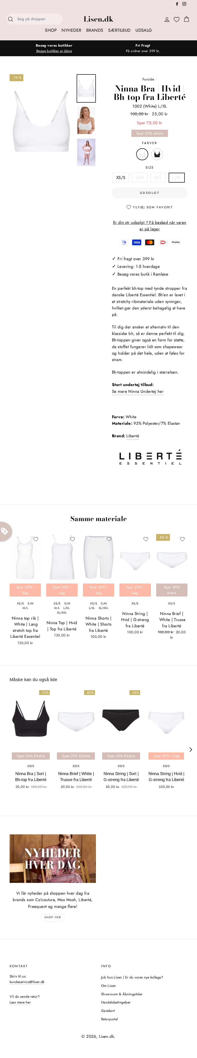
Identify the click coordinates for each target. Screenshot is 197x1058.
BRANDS (94, 30)
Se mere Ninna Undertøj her (138, 391)
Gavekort (108, 1010)
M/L (158, 177)
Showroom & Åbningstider (122, 994)
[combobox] (38, 19)
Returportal (109, 1019)
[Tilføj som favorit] (36, 539)
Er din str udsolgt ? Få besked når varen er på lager (149, 226)
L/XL (176, 177)
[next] (191, 749)
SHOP (51, 30)
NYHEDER (71, 30)
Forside (148, 79)
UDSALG (143, 30)
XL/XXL (62, 612)
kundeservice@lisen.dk (27, 981)
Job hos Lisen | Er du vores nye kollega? (132, 977)
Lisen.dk (98, 19)
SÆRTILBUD (119, 30)
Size (150, 167)
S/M (140, 177)
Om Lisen (108, 985)
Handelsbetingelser (116, 1002)
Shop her (52, 917)
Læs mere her (20, 1002)
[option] (54, 48)
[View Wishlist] (176, 19)
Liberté (132, 436)
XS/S (120, 177)
